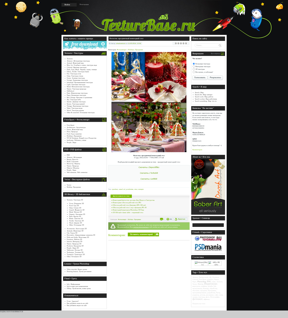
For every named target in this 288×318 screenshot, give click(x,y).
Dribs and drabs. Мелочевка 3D (78, 237)
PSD (68, 155)
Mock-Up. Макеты (73, 163)
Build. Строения (72, 161)
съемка (194, 297)
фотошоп (197, 299)
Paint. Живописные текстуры (77, 93)
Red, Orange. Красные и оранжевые (79, 97)
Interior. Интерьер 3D (74, 241)
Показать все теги (198, 303)
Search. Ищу (199, 92)
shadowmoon (121, 43)
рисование (210, 295)
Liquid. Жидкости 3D (76, 210)
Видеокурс (210, 283)
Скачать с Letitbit (149, 179)
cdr (210, 277)
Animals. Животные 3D (75, 231)
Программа (212, 290)
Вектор (200, 284)
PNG (209, 281)
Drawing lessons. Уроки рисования (79, 271)
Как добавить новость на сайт (77, 303)
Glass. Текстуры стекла (75, 76)
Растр (218, 292)
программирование (199, 292)
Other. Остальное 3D (74, 256)
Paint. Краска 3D (75, 216)
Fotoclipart (70, 125)
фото (207, 297)
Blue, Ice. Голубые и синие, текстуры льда (82, 65)
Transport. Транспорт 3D (76, 254)
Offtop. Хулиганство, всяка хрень (79, 288)
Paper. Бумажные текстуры (76, 95)
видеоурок (196, 286)
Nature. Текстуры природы (76, 89)
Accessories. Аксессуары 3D (77, 228)
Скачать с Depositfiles (149, 167)
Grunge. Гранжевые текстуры (77, 80)
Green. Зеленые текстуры (76, 78)
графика (204, 286)
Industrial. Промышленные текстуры (80, 82)
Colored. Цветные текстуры (76, 67)
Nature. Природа (73, 166)
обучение (195, 290)
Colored (195, 279)
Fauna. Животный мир (75, 129)
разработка (211, 292)
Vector (69, 185)
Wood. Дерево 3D (75, 223)
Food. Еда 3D (74, 205)
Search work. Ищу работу (204, 97)
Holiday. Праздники (74, 187)
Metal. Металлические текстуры (78, 87)
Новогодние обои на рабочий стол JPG (127, 202)
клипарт (141, 189)
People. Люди (71, 142)
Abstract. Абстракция (74, 157)
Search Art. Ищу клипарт (203, 94)
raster (214, 282)
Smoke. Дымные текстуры (76, 102)
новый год (122, 189)
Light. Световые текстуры (76, 84)
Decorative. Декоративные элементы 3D (81, 235)
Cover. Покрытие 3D (76, 203)
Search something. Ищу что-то (206, 101)
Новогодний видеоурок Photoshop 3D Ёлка (128, 210)
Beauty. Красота (72, 159)
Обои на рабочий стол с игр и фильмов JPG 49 (130, 207)
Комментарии (197, 150)
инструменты (197, 288)
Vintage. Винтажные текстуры (77, 106)
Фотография (214, 297)
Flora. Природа (72, 131)
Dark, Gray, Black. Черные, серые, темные (82, 69)
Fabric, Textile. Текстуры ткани (78, 71)
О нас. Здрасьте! (73, 301)
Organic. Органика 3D (77, 214)
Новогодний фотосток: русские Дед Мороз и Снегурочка (133, 200)
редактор (195, 295)
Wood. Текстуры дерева (75, 110)
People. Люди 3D (73, 248)
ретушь (202, 295)
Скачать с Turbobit (149, 173)
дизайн (210, 286)
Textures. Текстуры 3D (75, 200)
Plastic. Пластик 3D (76, 218)
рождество (129, 189)
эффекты (206, 299)
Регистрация (84, 4)
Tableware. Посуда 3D (74, 250)
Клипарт (206, 288)
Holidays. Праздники (74, 136)
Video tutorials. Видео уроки (77, 269)
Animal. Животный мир (75, 63)
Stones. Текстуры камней (76, 104)
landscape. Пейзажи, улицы (76, 140)
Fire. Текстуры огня (74, 74)
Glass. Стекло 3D (75, 208)
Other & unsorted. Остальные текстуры (80, 112)
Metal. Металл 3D (75, 212)
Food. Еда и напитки (74, 134)
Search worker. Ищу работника (206, 99)
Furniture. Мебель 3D (74, 239)
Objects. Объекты (73, 168)
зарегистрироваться (141, 227)
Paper (194, 282)
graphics (210, 279)
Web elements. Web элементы (77, 172)
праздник (115, 189)
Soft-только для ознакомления (77, 286)
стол (135, 189)
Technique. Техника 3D (75, 252)
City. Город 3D (72, 233)
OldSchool (70, 91)
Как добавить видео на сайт (77, 305)
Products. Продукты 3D (75, 246)
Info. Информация (73, 284)
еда (215, 286)
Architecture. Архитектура (76, 127)
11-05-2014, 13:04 (134, 43)
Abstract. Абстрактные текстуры (78, 61)
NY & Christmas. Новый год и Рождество (81, 138)
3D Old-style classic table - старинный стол (128, 212)
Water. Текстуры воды (74, 108)
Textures (70, 59)
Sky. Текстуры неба (74, 99)
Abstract (195, 277)
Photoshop (201, 281)
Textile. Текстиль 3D (76, 221)
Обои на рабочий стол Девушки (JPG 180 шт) (129, 205)
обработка (213, 288)
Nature (216, 279)
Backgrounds (203, 277)
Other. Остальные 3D (76, 225)
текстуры (201, 297)
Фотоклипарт (121, 50)
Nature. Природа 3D (74, 244)
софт (216, 295)
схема (221, 295)
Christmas (215, 277)
